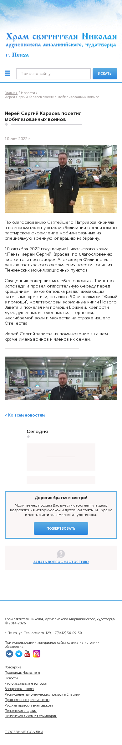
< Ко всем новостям (25, 415)
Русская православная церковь (29, 705)
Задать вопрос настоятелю (61, 562)
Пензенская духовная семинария (31, 716)
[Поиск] (53, 74)
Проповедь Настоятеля (22, 673)
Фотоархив (13, 667)
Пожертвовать (61, 529)
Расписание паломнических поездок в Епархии (42, 694)
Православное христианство (27, 700)
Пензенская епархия (21, 711)
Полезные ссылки (24, 731)
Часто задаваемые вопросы (26, 684)
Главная (11, 93)
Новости (11, 678)
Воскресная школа (19, 689)
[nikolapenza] (19, 656)
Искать (105, 74)
